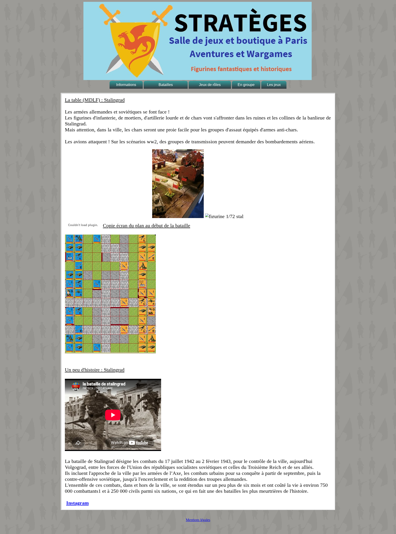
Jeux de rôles (209, 85)
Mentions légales (198, 520)
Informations (126, 85)
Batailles (165, 85)
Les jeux (274, 85)
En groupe (246, 85)
